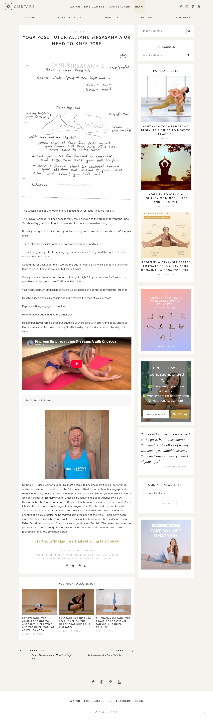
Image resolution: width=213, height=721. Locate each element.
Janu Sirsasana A (51, 559)
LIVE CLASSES (94, 6)
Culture (28, 17)
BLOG (139, 6)
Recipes (147, 17)
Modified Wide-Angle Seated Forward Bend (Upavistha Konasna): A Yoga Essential (166, 266)
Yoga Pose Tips (74, 559)
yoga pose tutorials (99, 559)
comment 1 (165, 139)
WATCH (75, 6)
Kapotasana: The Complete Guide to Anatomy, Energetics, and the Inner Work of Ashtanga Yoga (38, 624)
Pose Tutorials (70, 17)
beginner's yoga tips (56, 555)
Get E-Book (180, 414)
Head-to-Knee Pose (106, 555)
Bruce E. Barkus (82, 555)
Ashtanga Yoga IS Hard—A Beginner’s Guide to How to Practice (166, 130)
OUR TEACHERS (120, 6)
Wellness (183, 17)
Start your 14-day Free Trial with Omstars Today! (76, 541)
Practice (111, 17)
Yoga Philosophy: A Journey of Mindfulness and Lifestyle (166, 198)
